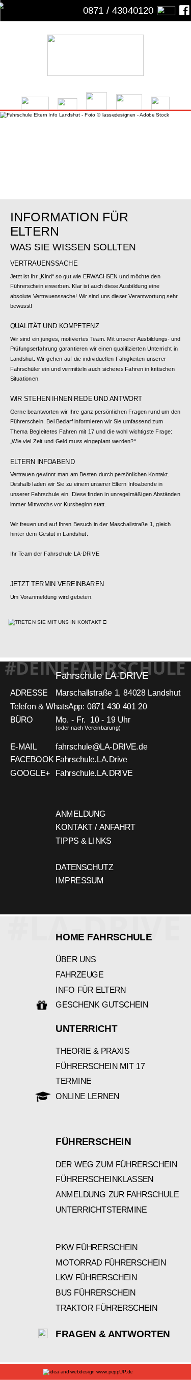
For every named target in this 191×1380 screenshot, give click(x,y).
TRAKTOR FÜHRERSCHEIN (106, 1307)
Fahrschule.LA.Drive (91, 759)
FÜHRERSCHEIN (93, 1141)
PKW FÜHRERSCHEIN (97, 1247)
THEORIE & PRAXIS (92, 1051)
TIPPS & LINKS (83, 841)
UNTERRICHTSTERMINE (101, 1209)
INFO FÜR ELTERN (91, 990)
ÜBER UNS (76, 959)
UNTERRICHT (86, 1028)
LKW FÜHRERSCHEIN (96, 1277)
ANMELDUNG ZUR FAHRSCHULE (117, 1194)
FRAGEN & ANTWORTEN (113, 1334)
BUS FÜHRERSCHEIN (95, 1292)
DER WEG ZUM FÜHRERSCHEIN (116, 1164)
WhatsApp (64, 706)
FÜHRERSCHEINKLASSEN (104, 1179)
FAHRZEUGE (79, 974)
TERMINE (73, 1081)
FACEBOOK (31, 759)
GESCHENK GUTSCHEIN (102, 1004)
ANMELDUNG (80, 814)
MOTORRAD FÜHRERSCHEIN (111, 1262)
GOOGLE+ (30, 773)
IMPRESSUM (79, 880)
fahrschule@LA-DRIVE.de (101, 746)
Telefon (23, 706)
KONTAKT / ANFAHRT (95, 827)
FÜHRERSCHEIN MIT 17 (100, 1066)
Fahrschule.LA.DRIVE (94, 773)
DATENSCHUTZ (84, 867)
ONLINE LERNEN (87, 1096)
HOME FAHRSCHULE (104, 937)
